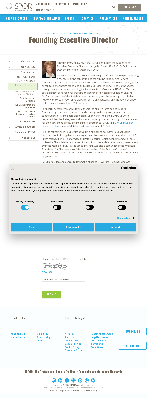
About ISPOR (43, 4)
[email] (54, 380)
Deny (31, 227)
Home (47, 33)
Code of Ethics (73, 343)
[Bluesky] (93, 380)
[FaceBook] (67, 380)
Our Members (27, 121)
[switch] (57, 207)
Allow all (115, 227)
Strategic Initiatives (46, 18)
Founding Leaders (93, 33)
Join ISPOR (133, 346)
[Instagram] (87, 380)
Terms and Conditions (97, 345)
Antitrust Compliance (71, 339)
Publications (108, 18)
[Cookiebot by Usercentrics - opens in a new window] (123, 168)
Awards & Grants (25, 126)
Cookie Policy (72, 347)
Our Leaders (75, 33)
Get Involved (62, 4)
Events (69, 18)
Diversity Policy (73, 350)
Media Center (18, 337)
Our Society (28, 66)
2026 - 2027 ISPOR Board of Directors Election (25, 114)
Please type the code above (55, 279)
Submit (51, 294)
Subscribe (133, 331)
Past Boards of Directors (27, 99)
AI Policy (69, 334)
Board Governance (25, 76)
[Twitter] (73, 380)
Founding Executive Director (25, 86)
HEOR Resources (16, 18)
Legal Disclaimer (100, 337)
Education (87, 18)
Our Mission (28, 61)
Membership (80, 4)
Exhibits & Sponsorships (44, 335)
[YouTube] (80, 380)
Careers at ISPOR (25, 132)
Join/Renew (129, 7)
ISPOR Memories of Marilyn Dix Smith (25, 92)
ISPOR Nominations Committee (25, 106)
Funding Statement (102, 334)
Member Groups (133, 18)
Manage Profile (45, 10)
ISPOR (73, 385)
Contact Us (28, 137)
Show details (123, 218)
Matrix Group (90, 390)
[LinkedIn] (60, 380)
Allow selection (73, 227)
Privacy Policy (98, 340)
